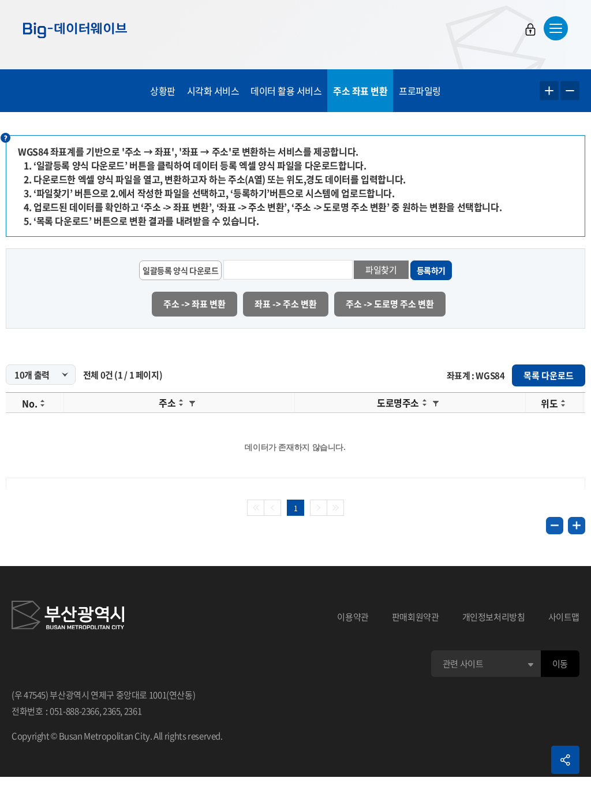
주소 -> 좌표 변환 (194, 303)
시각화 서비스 (213, 91)
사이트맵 (564, 617)
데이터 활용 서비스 (285, 91)
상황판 (162, 91)
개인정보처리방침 (493, 617)
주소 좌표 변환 (360, 91)
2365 (112, 711)
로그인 (530, 29)
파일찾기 (381, 269)
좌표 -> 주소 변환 (286, 303)
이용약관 (353, 617)
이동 (560, 663)
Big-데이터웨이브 (75, 30)
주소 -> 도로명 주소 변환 (390, 303)
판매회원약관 (415, 617)
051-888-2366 (74, 711)
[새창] (68, 617)
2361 (133, 711)
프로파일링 (420, 91)
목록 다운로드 (548, 375)
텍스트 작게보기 (569, 91)
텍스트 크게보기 (549, 91)
